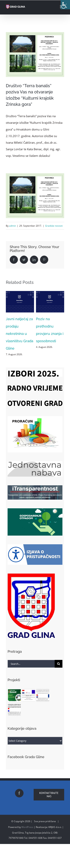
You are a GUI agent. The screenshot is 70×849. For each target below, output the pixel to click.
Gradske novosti (54, 225)
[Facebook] (19, 791)
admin (12, 225)
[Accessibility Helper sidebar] (65, 4)
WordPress (27, 824)
